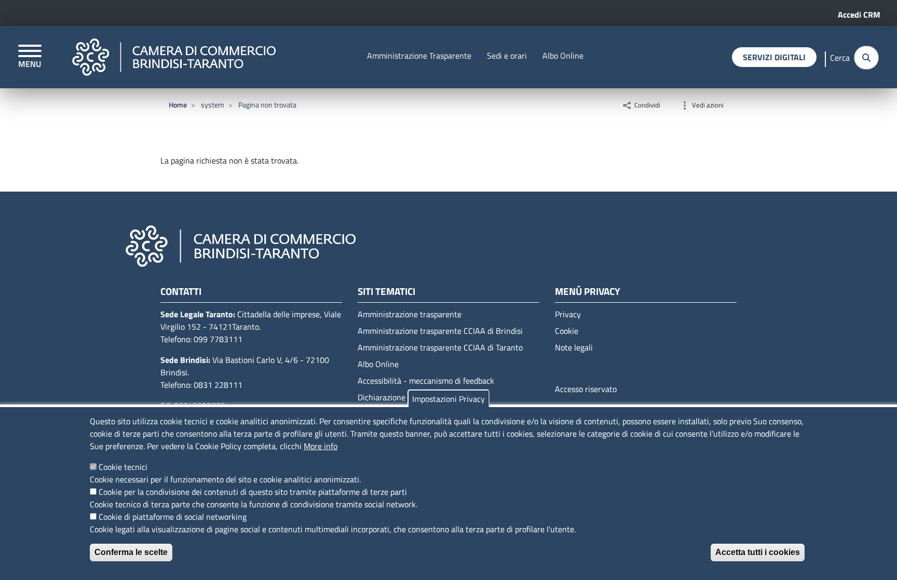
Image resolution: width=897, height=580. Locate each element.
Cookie (566, 331)
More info (320, 446)
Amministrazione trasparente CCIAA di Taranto (440, 347)
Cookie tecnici (123, 467)
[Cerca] (866, 58)
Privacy (568, 314)
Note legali (574, 347)
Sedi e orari (507, 55)
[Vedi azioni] (684, 104)
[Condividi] (627, 104)
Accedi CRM (859, 14)
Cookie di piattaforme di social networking (173, 516)
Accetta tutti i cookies (757, 552)
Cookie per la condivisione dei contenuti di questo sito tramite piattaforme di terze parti (253, 491)
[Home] (174, 57)
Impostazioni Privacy (448, 399)
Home (178, 104)
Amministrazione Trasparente (419, 55)
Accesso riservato (586, 389)
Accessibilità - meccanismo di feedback (426, 380)
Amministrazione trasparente (409, 314)
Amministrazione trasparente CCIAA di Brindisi (440, 331)
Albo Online (562, 55)
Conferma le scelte (131, 552)
